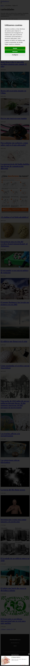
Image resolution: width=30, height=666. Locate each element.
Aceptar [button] (15, 48)
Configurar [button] (15, 54)
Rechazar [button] (15, 51)
